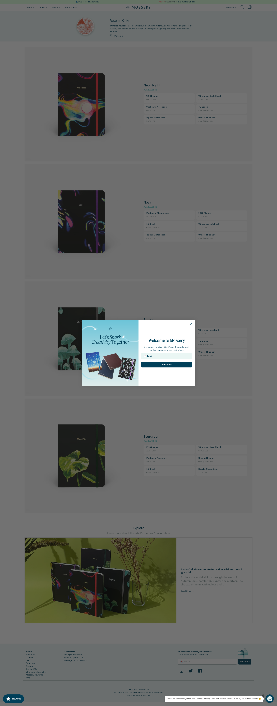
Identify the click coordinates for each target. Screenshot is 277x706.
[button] (269, 698)
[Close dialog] (191, 324)
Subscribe (167, 364)
